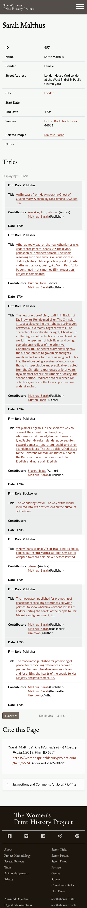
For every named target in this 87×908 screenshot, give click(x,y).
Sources (56, 879)
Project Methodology (17, 855)
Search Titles (59, 849)
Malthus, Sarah (54, 135)
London (49, 93)
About (8, 849)
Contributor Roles (62, 885)
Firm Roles (58, 891)
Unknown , (35, 633)
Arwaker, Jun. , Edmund (43, 212)
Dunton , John (37, 283)
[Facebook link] (10, 836)
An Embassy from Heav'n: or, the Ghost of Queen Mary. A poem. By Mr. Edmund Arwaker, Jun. (46, 199)
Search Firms (59, 861)
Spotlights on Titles (63, 899)
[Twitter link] (26, 836)
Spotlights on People (63, 905)
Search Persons (60, 855)
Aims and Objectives (16, 899)
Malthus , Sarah (38, 216)
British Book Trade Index (60, 121)
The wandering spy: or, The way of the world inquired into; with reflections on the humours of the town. (46, 507)
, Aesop (32, 566)
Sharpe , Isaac (37, 470)
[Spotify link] (77, 836)
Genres (55, 873)
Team (7, 867)
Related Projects (14, 861)
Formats (56, 867)
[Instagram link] (43, 836)
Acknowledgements (16, 873)
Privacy (8, 879)
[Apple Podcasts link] (60, 836)
